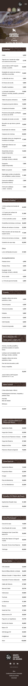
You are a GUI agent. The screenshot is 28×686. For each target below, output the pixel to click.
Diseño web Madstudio (14, 667)
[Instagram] (14, 663)
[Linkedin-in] (17, 663)
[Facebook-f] (10, 663)
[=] (26, 4)
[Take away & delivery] (14, 10)
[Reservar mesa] (9, 10)
